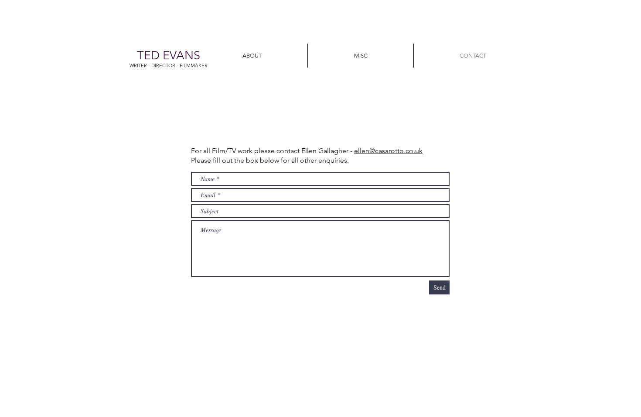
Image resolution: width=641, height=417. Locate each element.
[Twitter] (120, 317)
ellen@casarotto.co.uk (388, 151)
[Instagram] (139, 317)
